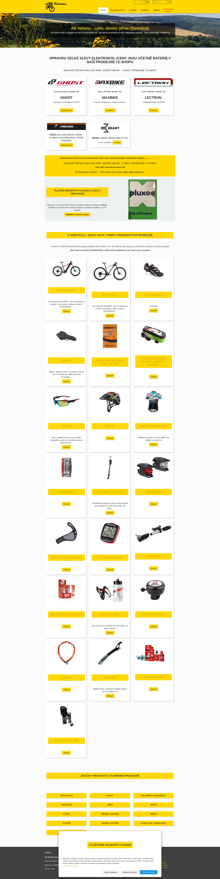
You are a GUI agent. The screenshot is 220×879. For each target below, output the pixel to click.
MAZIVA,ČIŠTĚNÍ (153, 677)
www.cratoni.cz (136, 172)
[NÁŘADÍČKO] (66, 467)
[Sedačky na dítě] (66, 716)
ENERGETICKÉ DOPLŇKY (66, 614)
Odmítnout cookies (129, 872)
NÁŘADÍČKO (66, 492)
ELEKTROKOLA (66, 290)
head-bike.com (66, 145)
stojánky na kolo (110, 492)
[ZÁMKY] (66, 653)
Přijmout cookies (149, 872)
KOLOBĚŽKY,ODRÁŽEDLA (153, 795)
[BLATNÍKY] (110, 653)
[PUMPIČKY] (153, 532)
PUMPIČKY (154, 556)
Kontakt (145, 10)
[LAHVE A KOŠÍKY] (110, 590)
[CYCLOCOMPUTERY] (110, 533)
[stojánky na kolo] (110, 467)
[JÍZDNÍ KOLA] (110, 270)
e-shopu (117, 142)
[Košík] (147, 2)
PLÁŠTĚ (66, 823)
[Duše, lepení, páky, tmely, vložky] (110, 336)
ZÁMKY (66, 677)
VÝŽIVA (66, 814)
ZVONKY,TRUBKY (153, 614)
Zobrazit (66, 311)
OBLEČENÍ (66, 805)
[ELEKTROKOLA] (66, 268)
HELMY (110, 426)
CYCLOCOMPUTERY (110, 557)
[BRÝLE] (66, 401)
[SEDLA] (66, 336)
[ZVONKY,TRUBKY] (153, 590)
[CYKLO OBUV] (153, 270)
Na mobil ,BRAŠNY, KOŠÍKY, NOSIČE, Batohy (154, 361)
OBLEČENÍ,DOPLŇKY (153, 426)
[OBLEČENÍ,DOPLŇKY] (153, 401)
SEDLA (66, 360)
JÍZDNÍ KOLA (110, 294)
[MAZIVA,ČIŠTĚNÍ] (153, 653)
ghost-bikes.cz (66, 110)
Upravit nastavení (110, 872)
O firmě (132, 10)
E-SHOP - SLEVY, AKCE (169, 10)
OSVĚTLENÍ (153, 492)
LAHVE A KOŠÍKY (110, 614)
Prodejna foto (117, 10)
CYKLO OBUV (153, 294)
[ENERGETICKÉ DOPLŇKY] (66, 590)
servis (156, 10)
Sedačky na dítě (66, 740)
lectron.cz (153, 110)
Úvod (103, 10)
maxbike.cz (110, 110)
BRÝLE (66, 426)
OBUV (110, 805)
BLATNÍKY (110, 677)
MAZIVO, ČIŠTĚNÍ (110, 823)
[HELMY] (110, 401)
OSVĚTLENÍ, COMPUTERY (153, 823)
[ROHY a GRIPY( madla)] (66, 533)
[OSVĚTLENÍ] (153, 467)
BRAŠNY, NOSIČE (110, 814)
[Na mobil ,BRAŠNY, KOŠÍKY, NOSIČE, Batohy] (153, 335)
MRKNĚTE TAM (153, 158)
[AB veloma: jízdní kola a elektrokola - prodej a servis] (56, 7)
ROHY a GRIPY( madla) (66, 557)
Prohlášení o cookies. (70, 866)
